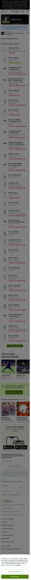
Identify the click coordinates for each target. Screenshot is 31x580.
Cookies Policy (9, 565)
